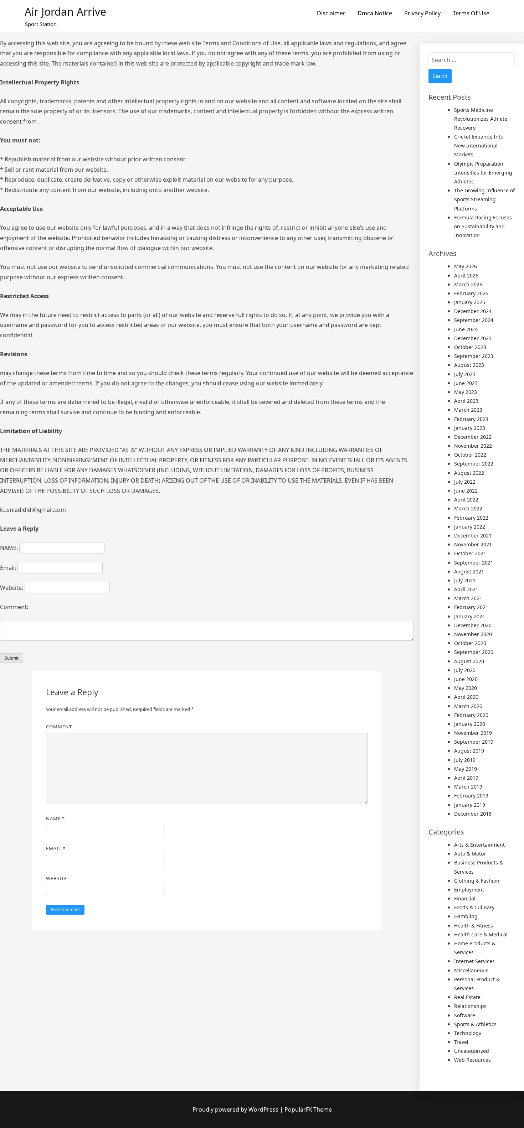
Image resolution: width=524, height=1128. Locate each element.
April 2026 (466, 275)
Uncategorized (471, 1051)
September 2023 (473, 356)
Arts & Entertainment (479, 844)
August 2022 (469, 472)
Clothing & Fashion (476, 880)
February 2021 (471, 607)
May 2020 (465, 688)
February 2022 (471, 517)
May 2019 (465, 768)
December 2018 (473, 813)
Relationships (470, 1006)
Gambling (466, 916)
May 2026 (465, 266)
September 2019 (473, 741)
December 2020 (473, 625)
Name (55, 818)
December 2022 (473, 436)
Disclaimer (331, 13)
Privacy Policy (422, 13)
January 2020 (469, 724)
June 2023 (466, 383)
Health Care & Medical (481, 934)
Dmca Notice (375, 13)
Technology (467, 1033)
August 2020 (469, 661)
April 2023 (466, 400)
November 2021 (473, 544)
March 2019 (468, 786)
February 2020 (471, 715)
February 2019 (471, 795)
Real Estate (467, 997)
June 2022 (466, 490)
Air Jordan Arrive (65, 11)
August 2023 (469, 365)
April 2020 (466, 696)
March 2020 (468, 706)
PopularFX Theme (308, 1109)
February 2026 (471, 293)
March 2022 (468, 508)
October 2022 (470, 454)
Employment (469, 889)
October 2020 (470, 643)
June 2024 (466, 329)
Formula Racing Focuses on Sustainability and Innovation (483, 226)
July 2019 (465, 760)
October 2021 (470, 553)
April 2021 (466, 589)
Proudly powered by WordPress (236, 1109)
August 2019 (469, 750)
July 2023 (465, 374)
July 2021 (465, 580)
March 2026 (468, 284)
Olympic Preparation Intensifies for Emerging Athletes (483, 172)
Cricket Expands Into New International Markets (478, 145)
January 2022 (469, 526)
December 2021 (473, 535)
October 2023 (470, 347)
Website (56, 878)
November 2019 (473, 732)
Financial (465, 898)
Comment (59, 726)
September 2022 (473, 463)
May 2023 (465, 392)
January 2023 (469, 428)
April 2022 (466, 499)
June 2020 (466, 679)
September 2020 (473, 652)
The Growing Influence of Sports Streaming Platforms (484, 199)
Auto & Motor (470, 853)
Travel (461, 1042)
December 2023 (473, 338)
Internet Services (474, 961)
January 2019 (469, 804)
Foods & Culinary (474, 907)
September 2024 (473, 320)
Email (56, 848)
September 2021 (473, 562)
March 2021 (468, 598)
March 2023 (468, 409)
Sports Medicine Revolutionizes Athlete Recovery (480, 118)
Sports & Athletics (475, 1024)
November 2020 (473, 634)
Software (464, 1015)
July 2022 (465, 481)
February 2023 (471, 419)
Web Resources (472, 1059)
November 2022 (473, 445)
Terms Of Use (471, 13)
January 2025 (469, 302)
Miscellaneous (471, 970)
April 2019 (466, 777)
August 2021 (469, 571)
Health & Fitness (473, 925)
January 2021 (469, 616)
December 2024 (473, 311)
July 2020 (465, 670)
